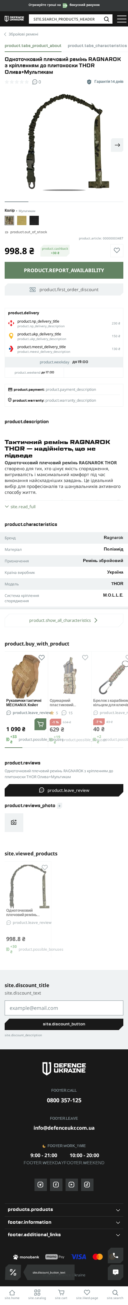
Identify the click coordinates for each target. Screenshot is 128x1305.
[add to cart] (40, 724)
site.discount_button (64, 1024)
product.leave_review (32, 712)
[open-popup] (12, 1272)
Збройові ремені (23, 34)
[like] (116, 250)
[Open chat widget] (115, 1272)
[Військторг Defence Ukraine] (64, 1069)
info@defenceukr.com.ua (64, 1127)
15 (70, 713)
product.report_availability (64, 270)
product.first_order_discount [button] (68, 289)
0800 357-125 (64, 1100)
